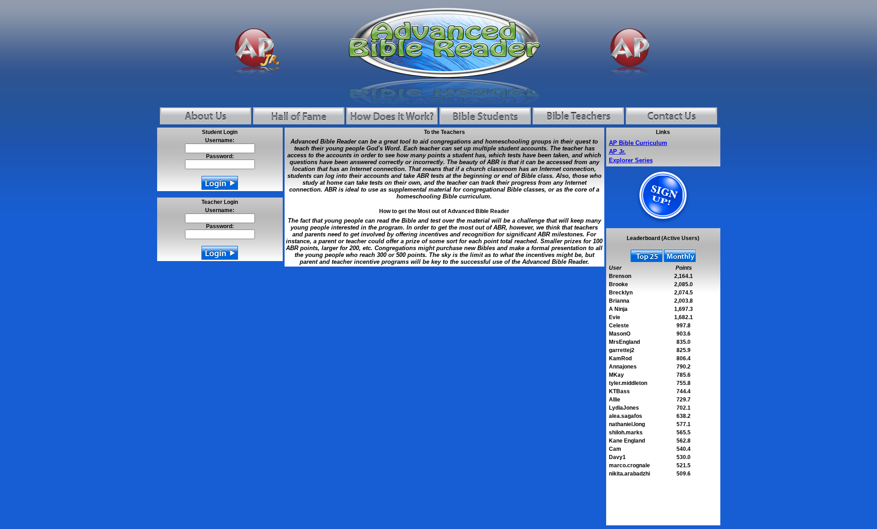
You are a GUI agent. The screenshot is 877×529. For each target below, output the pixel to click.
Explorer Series (631, 160)
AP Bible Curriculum (638, 142)
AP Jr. (617, 151)
